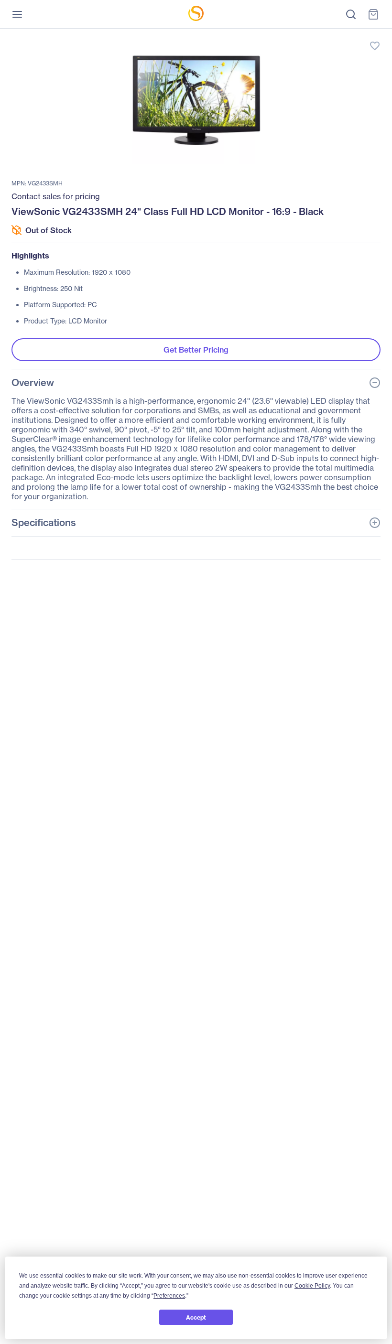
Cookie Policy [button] (312, 1285)
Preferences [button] (169, 1295)
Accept (196, 1317)
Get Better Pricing (196, 350)
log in (330, 36)
